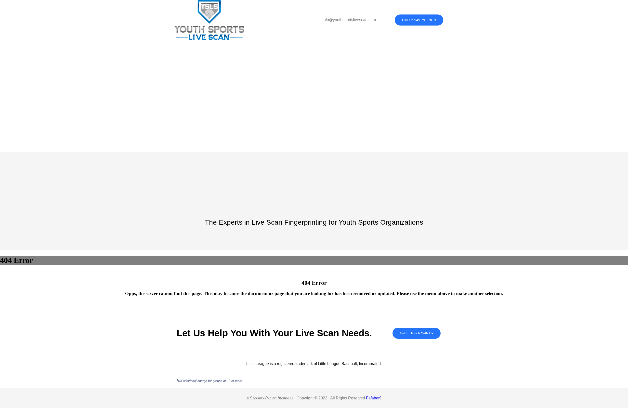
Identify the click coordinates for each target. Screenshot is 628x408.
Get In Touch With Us (416, 333)
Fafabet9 (373, 398)
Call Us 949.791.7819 (419, 20)
